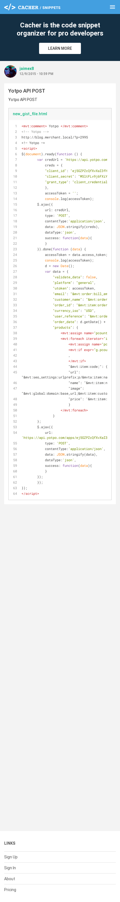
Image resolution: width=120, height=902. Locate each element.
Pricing (10, 889)
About (9, 878)
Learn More (60, 48)
